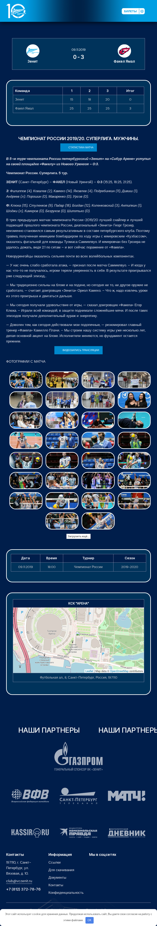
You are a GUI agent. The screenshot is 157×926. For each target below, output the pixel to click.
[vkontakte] (77, 11)
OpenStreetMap (119, 671)
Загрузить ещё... (78, 536)
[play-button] (90, 11)
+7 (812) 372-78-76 (23, 889)
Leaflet (89, 671)
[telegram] (96, 11)
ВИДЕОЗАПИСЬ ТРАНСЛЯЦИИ (81, 350)
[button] (152, 11)
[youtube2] (83, 11)
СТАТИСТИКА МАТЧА (80, 147)
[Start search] (108, 11)
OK (89, 920)
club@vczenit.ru (19, 881)
